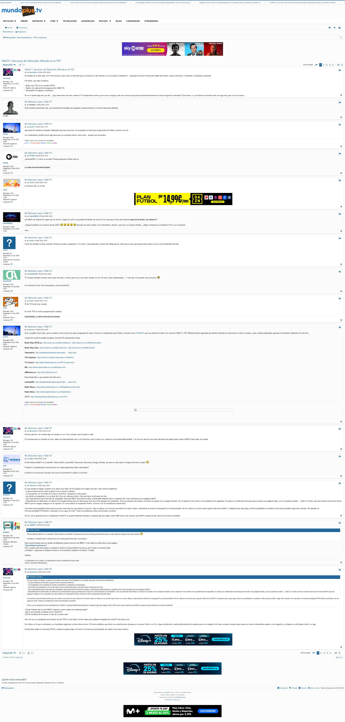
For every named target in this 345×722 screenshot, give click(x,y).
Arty (167, 695)
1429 (4, 466)
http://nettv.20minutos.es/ (47, 372)
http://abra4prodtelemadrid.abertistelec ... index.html (56, 353)
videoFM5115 (7, 223)
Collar (5, 250)
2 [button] (323, 65)
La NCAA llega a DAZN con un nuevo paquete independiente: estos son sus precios (148, 2)
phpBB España (181, 697)
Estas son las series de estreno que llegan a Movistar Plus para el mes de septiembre (84, 2)
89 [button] (338, 65)
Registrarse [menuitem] (340, 28)
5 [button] (332, 65)
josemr (5, 134)
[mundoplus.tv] (22, 11)
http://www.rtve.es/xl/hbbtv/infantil (81, 348)
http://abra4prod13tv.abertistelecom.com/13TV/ (49, 397)
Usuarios (22, 27)
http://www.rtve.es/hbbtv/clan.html (53, 348)
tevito (5, 308)
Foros (10, 27)
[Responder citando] (339, 70)
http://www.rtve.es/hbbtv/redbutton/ (57, 343)
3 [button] (326, 65)
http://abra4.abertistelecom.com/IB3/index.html (47, 367)
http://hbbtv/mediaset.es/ (35, 545)
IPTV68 (5, 163)
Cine (52, 21)
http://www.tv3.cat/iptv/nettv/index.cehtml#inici (55, 357)
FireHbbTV (140, 333)
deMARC (6, 532)
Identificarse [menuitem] (335, 28)
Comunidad (133, 21)
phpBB (167, 692)
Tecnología (70, 21)
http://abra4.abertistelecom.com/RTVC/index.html (54, 362)
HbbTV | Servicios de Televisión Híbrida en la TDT (31, 61)
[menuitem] (329, 28)
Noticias (8, 21)
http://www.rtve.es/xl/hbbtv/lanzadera (86, 343)
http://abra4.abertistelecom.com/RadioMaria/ (53, 392)
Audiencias (87, 21)
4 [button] (329, 65)
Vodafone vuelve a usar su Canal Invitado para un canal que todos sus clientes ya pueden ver (215, 2)
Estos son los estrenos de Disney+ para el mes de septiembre (26, 2)
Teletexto (6, 495)
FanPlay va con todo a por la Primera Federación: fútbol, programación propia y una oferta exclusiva (288, 2)
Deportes (37, 21)
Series (24, 21)
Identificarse (9, 32)
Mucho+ (103, 21)
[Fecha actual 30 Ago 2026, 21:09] (341, 37)
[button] (316, 65)
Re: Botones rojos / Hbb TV (38, 101)
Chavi (5, 190)
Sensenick (6, 78)
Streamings (151, 21)
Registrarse (22, 32)
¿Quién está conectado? (14, 679)
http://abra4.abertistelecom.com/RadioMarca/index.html (58, 387)
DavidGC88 (7, 281)
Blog (119, 21)
